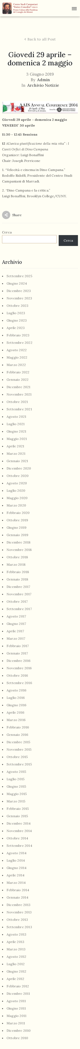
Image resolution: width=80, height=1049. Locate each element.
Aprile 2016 (15, 712)
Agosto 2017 (16, 616)
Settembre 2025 (19, 276)
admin (43, 79)
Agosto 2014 (16, 853)
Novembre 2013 (19, 912)
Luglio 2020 (16, 491)
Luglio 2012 (16, 964)
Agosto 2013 (16, 934)
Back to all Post (41, 39)
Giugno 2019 (16, 528)
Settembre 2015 (19, 764)
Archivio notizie (43, 85)
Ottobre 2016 (17, 675)
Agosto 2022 (17, 350)
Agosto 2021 (16, 417)
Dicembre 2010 (19, 1031)
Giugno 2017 (16, 624)
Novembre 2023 (19, 298)
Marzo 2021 (16, 454)
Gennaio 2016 (17, 735)
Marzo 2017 (16, 638)
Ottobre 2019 (17, 520)
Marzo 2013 (16, 949)
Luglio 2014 (16, 860)
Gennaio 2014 (17, 897)
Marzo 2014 (16, 883)
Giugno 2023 (17, 320)
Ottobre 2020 (18, 476)
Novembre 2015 (19, 749)
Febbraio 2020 (18, 513)
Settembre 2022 (19, 343)
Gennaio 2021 (17, 461)
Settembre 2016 (19, 683)
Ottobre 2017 (17, 602)
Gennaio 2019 (17, 535)
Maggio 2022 (17, 357)
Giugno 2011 (16, 1008)
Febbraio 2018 (18, 572)
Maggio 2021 (17, 439)
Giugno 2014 (16, 868)
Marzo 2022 (16, 365)
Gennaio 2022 (18, 380)
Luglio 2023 (16, 313)
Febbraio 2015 (18, 809)
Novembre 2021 (19, 394)
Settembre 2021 (19, 409)
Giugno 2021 (16, 431)
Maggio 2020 (17, 498)
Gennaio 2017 (17, 653)
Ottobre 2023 (17, 306)
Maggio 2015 (17, 794)
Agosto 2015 (16, 772)
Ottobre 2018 (17, 557)
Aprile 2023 (16, 328)
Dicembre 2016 (19, 661)
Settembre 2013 (19, 927)
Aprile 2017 (15, 631)
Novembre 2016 (19, 668)
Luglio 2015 (15, 779)
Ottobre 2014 (17, 838)
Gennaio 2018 (17, 579)
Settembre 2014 (19, 846)
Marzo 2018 (16, 565)
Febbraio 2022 (18, 372)
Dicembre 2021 (19, 387)
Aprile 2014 (15, 875)
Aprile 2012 (15, 979)
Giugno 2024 (17, 283)
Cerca (7, 232)
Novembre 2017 (19, 594)
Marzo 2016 (16, 720)
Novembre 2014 (19, 831)
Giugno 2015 (16, 786)
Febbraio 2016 (18, 727)
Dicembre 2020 (19, 468)
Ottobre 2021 (17, 402)
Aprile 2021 (15, 446)
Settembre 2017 (19, 609)
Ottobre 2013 (17, 920)
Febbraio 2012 (18, 986)
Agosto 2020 (17, 483)
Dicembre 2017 (18, 587)
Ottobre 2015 (17, 757)
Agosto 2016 (16, 690)
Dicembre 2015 (18, 742)
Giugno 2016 (16, 705)
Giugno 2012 (16, 971)
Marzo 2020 (16, 505)
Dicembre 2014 (19, 823)
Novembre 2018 (19, 550)
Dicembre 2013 (19, 905)
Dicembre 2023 (19, 291)
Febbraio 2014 (18, 890)
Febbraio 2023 (18, 335)
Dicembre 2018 (19, 542)
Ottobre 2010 (17, 1038)
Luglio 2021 (16, 424)
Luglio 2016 (16, 698)
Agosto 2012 (16, 957)
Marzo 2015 (16, 801)
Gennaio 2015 (17, 816)
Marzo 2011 (16, 1023)
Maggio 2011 (16, 1016)
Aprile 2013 (15, 942)
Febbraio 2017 (18, 646)
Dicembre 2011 (18, 994)
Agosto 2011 (16, 1001)
